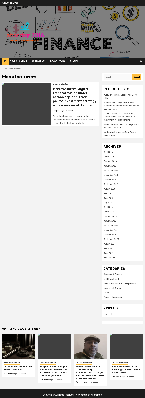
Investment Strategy (61, 84)
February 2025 (110, 216)
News (106, 292)
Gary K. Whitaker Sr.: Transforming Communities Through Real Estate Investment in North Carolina (119, 116)
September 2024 (111, 239)
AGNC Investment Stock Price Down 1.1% (18, 368)
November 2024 (111, 230)
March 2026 (109, 156)
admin (70, 111)
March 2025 (109, 211)
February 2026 (110, 161)
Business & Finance (113, 274)
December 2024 (111, 225)
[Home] (5, 61)
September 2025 (111, 184)
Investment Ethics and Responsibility (120, 283)
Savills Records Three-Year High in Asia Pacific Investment (126, 369)
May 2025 (108, 202)
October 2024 (110, 234)
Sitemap (73, 61)
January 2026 (110, 166)
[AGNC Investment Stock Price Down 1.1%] (18, 346)
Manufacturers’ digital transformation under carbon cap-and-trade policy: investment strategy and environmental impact (74, 97)
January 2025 (110, 221)
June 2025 (108, 198)
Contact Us (38, 61)
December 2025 (111, 170)
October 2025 (110, 179)
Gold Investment (111, 279)
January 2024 (110, 257)
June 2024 (108, 253)
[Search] (141, 61)
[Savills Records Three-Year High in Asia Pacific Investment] (126, 346)
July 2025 (108, 193)
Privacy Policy (57, 61)
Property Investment (113, 297)
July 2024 (108, 248)
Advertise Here (18, 61)
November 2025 (111, 175)
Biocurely (108, 314)
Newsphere (81, 394)
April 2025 (108, 207)
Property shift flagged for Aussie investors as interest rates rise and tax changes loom (121, 105)
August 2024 (109, 244)
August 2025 (109, 189)
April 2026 (108, 152)
